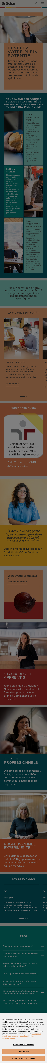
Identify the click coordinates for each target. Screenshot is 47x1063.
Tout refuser (23, 1051)
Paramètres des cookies (23, 1045)
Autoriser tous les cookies (23, 1058)
